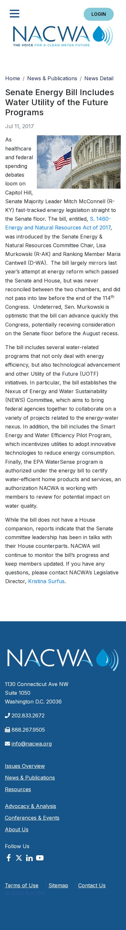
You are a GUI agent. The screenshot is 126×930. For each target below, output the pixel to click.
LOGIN (98, 14)
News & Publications (52, 78)
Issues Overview (25, 766)
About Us (16, 829)
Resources (18, 789)
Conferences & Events (32, 817)
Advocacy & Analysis (30, 806)
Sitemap (58, 885)
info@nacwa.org (32, 743)
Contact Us (92, 885)
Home (63, 38)
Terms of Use (21, 885)
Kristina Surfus (46, 581)
